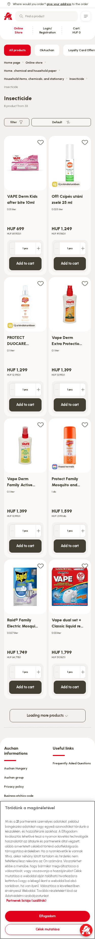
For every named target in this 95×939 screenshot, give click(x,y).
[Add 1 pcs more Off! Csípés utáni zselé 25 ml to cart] (83, 248)
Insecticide (76, 79)
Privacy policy (14, 786)
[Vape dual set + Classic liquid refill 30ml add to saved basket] (85, 566)
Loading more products (45, 715)
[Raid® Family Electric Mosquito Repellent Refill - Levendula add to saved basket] (40, 566)
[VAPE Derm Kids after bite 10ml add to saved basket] (40, 142)
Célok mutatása (48, 929)
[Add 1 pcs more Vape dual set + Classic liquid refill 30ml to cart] (83, 672)
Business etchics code (18, 796)
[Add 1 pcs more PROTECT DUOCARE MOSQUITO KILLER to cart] (38, 389)
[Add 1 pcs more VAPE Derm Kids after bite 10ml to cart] (38, 248)
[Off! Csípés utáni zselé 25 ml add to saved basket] (85, 142)
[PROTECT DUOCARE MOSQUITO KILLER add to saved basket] (40, 283)
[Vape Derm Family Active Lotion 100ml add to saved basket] (40, 424)
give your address (59, 4)
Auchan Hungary (15, 768)
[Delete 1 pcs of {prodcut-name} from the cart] (12, 248)
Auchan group (14, 777)
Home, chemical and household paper (30, 71)
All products (17, 50)
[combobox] (46, 16)
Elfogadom (47, 916)
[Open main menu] (86, 16)
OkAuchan (47, 50)
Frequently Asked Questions (72, 763)
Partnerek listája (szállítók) (26, 900)
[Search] (21, 16)
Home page (12, 62)
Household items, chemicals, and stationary (34, 79)
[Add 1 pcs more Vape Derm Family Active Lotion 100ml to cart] (38, 531)
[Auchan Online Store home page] (8, 16)
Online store (34, 62)
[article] (25, 205)
